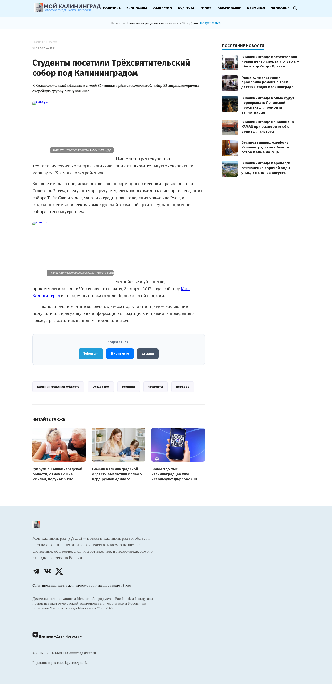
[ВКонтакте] (48, 571)
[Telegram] (36, 571)
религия (128, 386)
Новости (51, 42)
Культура (186, 8)
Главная (37, 42)
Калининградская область (58, 386)
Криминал (256, 8)
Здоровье (280, 8)
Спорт (205, 8)
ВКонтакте (120, 354)
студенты (155, 386)
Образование (229, 8)
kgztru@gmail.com (79, 663)
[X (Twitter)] (59, 571)
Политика (112, 8)
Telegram (90, 354)
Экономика (137, 8)
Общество (162, 8)
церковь (183, 386)
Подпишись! (210, 23)
